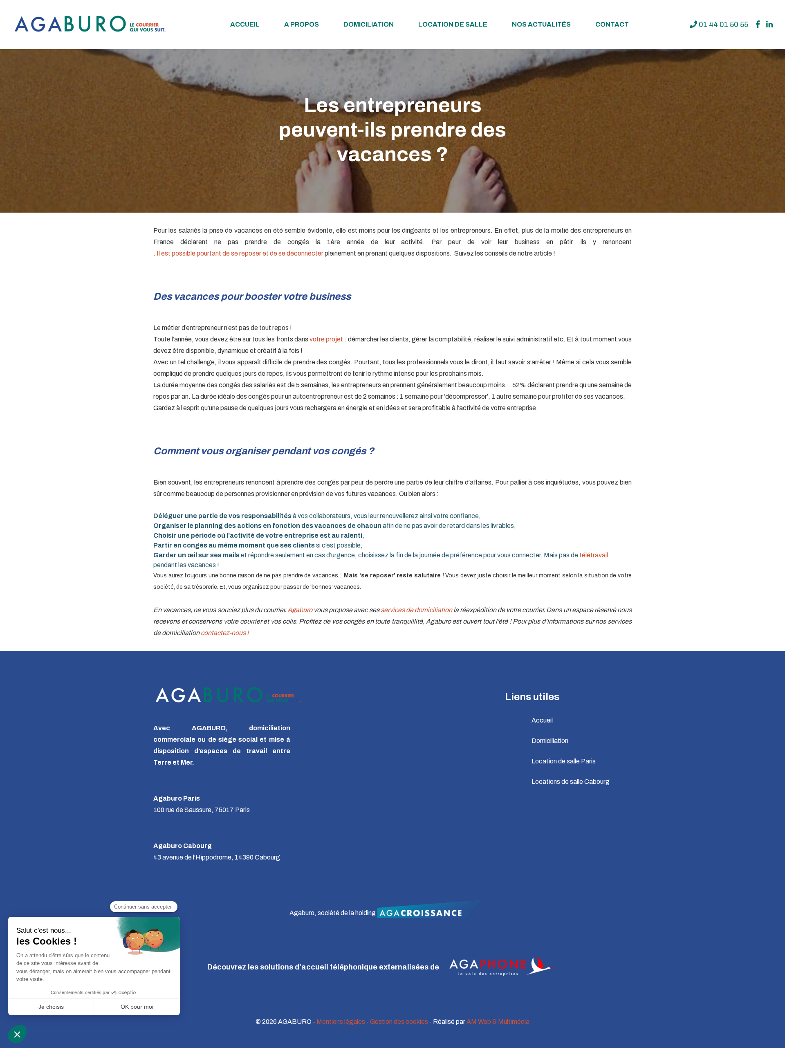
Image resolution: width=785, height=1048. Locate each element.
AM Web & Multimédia (498, 1021)
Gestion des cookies (399, 1021)
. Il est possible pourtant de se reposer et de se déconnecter (238, 253)
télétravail (593, 555)
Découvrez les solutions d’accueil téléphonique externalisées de (324, 967)
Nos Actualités (541, 24)
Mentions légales (340, 1021)
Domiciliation (368, 24)
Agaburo (299, 609)
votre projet (326, 339)
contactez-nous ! (225, 632)
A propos (301, 24)
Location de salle (452, 24)
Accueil (245, 24)
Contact (612, 24)
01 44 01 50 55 (722, 24)
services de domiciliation (416, 609)
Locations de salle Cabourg (571, 781)
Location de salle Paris (564, 761)
